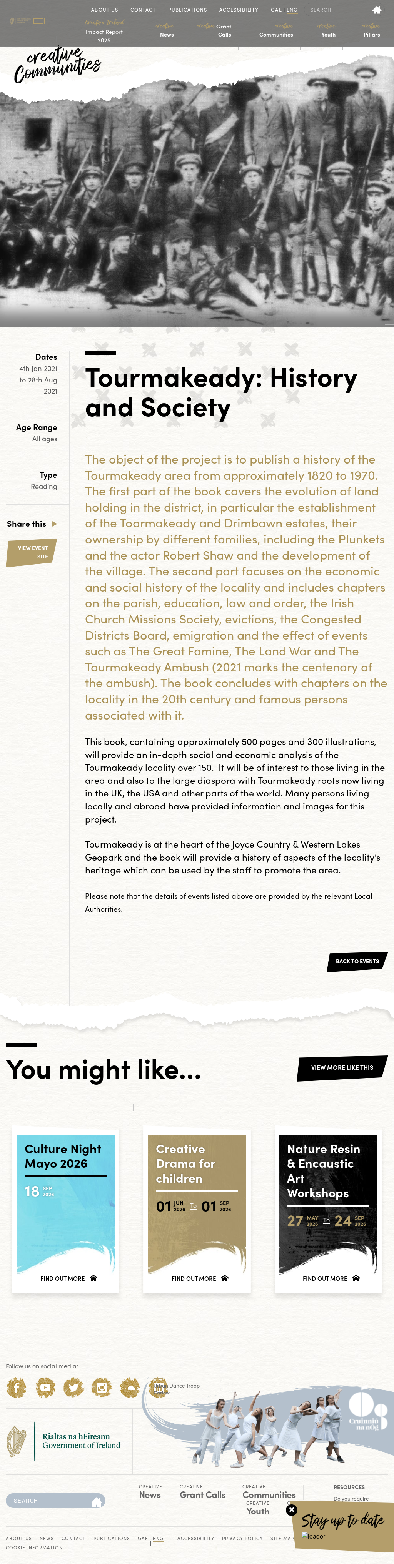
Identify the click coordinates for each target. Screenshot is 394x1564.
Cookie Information (34, 1548)
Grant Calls (214, 30)
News (165, 30)
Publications (187, 10)
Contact (143, 10)
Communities (276, 30)
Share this (26, 523)
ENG (292, 10)
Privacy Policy (242, 1539)
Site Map (282, 1539)
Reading (44, 486)
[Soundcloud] (130, 1388)
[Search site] (377, 9)
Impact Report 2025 (104, 31)
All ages (44, 438)
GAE (276, 10)
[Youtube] (45, 1388)
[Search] (96, 1502)
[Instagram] (102, 1388)
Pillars (371, 30)
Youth (326, 30)
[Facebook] (17, 1388)
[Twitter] (74, 1388)
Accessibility (239, 10)
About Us (104, 10)
